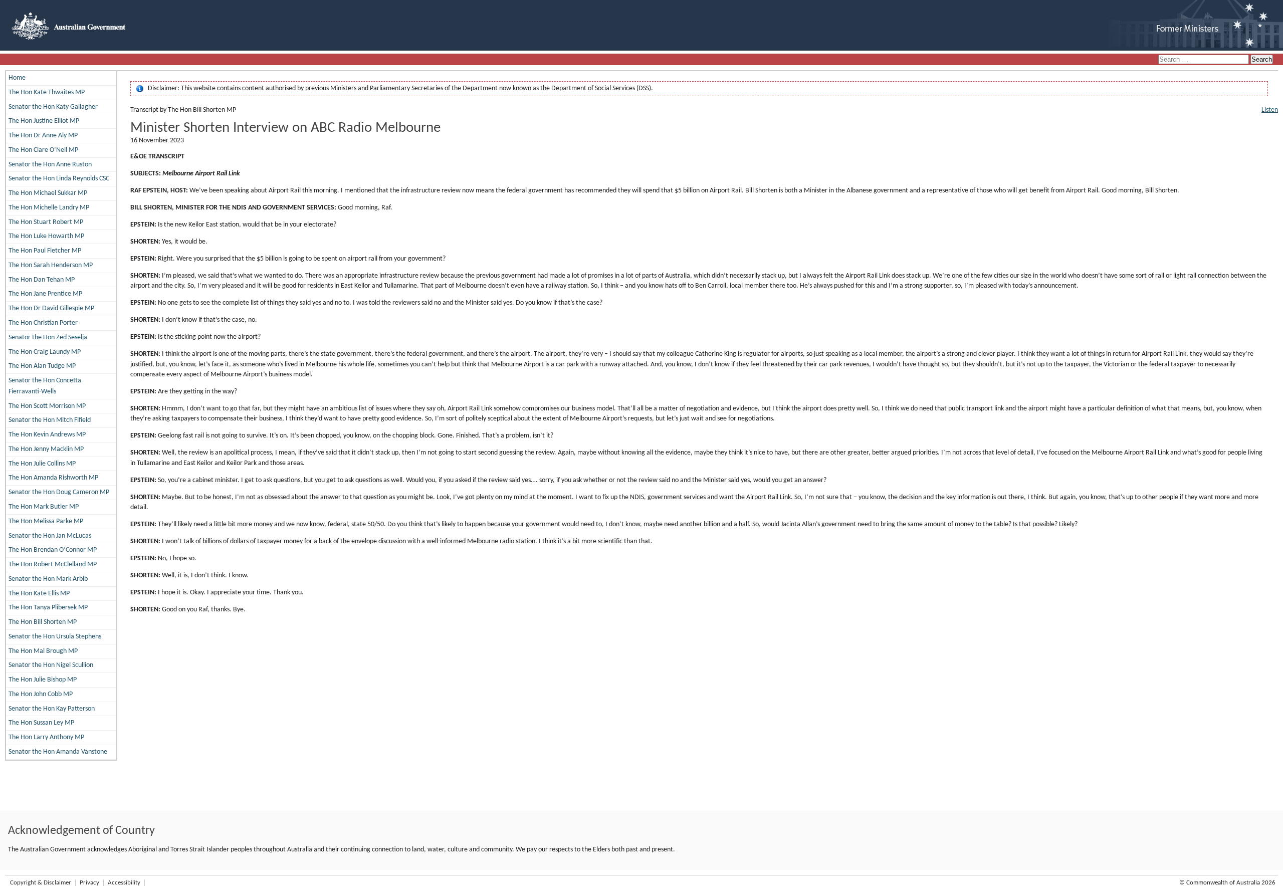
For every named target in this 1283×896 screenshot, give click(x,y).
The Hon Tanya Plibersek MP (48, 607)
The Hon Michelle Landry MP (49, 207)
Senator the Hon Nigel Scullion (51, 665)
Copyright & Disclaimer (40, 882)
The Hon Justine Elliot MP (44, 121)
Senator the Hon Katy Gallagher (53, 107)
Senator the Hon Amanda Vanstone (58, 752)
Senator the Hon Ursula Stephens (55, 636)
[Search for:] (1204, 60)
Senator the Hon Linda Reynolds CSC (59, 178)
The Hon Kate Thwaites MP (47, 92)
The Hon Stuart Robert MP (46, 222)
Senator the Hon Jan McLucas (50, 536)
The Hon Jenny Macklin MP (46, 449)
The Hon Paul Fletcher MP (45, 251)
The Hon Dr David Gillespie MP (51, 308)
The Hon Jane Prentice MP (45, 294)
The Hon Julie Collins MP (42, 464)
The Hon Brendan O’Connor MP (53, 550)
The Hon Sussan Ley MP (41, 723)
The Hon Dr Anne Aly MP (43, 135)
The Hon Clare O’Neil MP (43, 150)
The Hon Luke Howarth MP (46, 236)
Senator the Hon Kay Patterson (52, 709)
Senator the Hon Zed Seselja (48, 337)
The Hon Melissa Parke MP (46, 521)
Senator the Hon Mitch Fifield (50, 420)
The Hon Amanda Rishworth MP (53, 478)
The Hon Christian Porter (43, 323)
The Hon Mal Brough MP (43, 651)
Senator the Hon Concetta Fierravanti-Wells (45, 386)
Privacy (89, 882)
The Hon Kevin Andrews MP (47, 434)
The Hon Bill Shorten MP (43, 622)
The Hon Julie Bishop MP (43, 680)
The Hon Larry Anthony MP (46, 737)
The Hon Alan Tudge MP (42, 366)
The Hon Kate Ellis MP (39, 593)
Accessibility (124, 882)
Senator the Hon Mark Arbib (48, 579)
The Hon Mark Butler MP (44, 507)
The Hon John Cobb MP (41, 694)
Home (17, 78)
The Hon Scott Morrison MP (47, 406)
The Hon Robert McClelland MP (53, 564)
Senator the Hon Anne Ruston (50, 164)
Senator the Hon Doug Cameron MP (59, 492)
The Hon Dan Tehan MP (42, 280)
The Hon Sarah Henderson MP (51, 265)
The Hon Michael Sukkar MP (48, 193)
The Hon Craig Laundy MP (45, 352)
